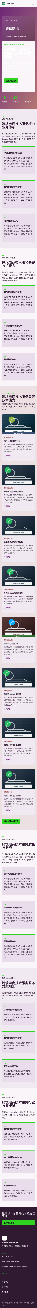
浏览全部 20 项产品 (11, 821)
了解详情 (7, 456)
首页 (3, 1277)
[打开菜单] (33, 3)
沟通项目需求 (11, 87)
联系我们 (5, 1287)
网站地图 (5, 1292)
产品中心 (5, 1282)
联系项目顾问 (9, 1223)
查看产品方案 (11, 81)
